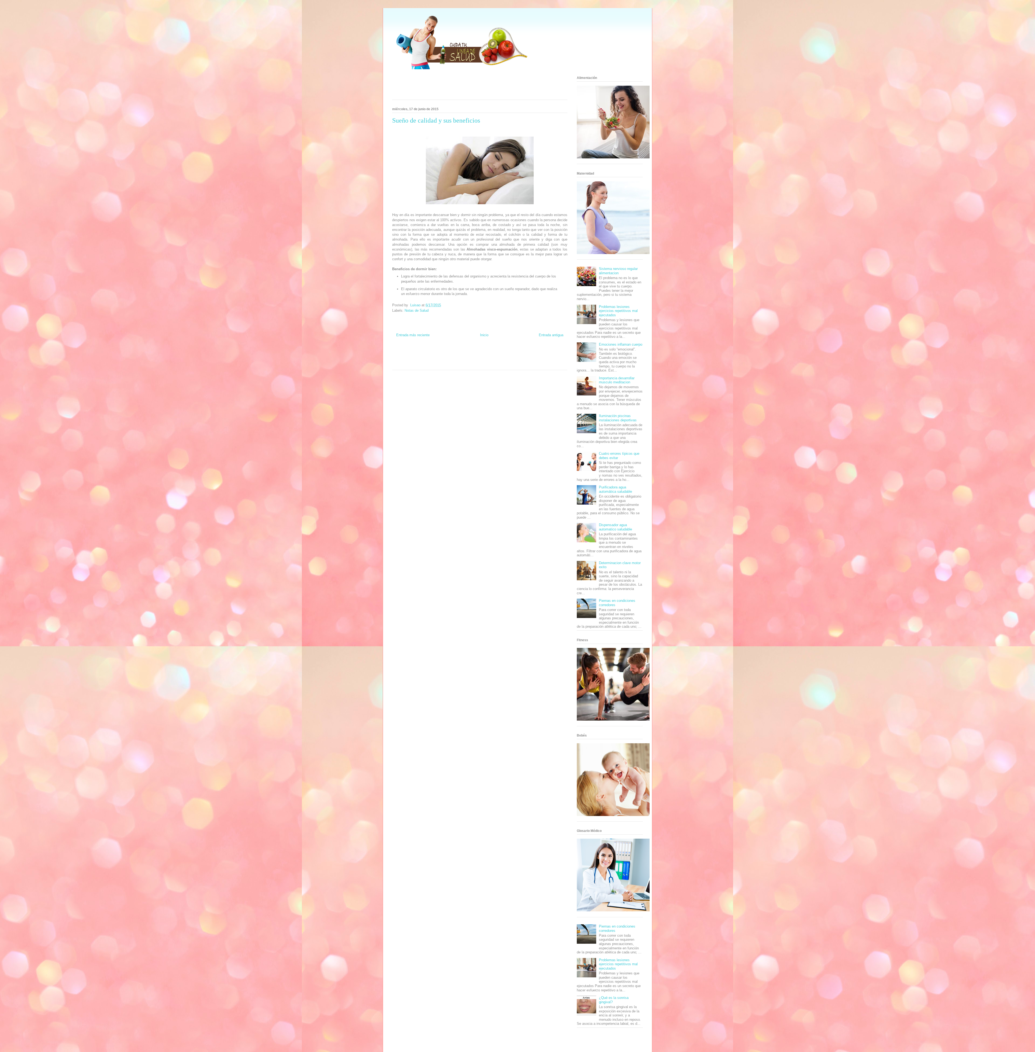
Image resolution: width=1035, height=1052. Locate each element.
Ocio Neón (398, 358)
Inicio (484, 335)
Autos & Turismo (511, 358)
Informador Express (444, 353)
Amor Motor (506, 363)
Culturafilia (491, 363)
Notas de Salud (417, 310)
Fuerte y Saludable (436, 358)
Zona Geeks (508, 353)
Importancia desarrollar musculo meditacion (616, 380)
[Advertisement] (473, 86)
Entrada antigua (551, 335)
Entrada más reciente (413, 335)
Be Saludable (422, 353)
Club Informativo (467, 353)
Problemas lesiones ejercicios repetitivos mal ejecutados (618, 311)
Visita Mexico (454, 363)
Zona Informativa (402, 353)
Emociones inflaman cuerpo (620, 344)
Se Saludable (436, 363)
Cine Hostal (472, 358)
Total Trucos (456, 358)
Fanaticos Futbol (532, 358)
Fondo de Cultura (489, 353)
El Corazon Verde (473, 363)
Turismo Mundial (417, 363)
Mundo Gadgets (490, 358)
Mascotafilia (550, 358)
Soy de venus (414, 358)
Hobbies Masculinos (529, 353)
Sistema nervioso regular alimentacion (618, 271)
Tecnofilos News (552, 353)
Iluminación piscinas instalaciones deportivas (618, 418)
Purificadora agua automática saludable (615, 489)
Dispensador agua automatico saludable (615, 527)
